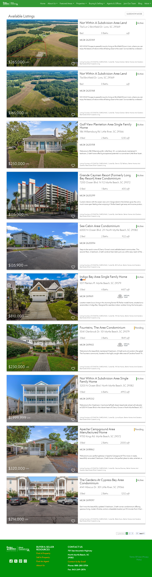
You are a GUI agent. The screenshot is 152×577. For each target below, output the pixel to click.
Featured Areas (67, 4)
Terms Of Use (135, 557)
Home (42, 3)
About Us (53, 4)
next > (141, 533)
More (148, 4)
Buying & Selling (97, 4)
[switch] (73, 63)
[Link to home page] (12, 3)
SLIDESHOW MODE (134, 14)
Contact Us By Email (77, 561)
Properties (82, 4)
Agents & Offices (114, 3)
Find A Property (43, 553)
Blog (140, 3)
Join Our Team (130, 3)
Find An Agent (42, 561)
